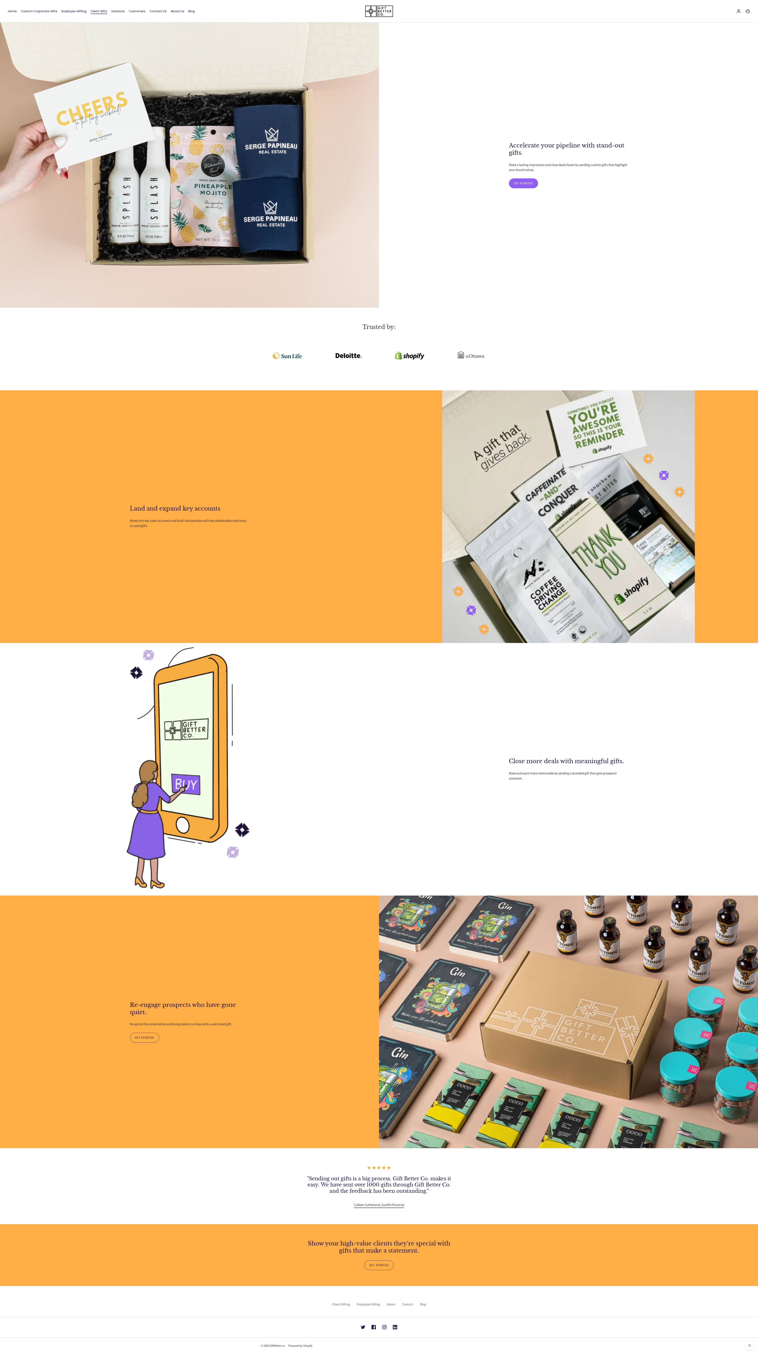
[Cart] (747, 11)
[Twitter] (363, 1327)
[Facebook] (373, 1327)
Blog (191, 11)
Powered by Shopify (300, 1345)
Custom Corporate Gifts (39, 11)
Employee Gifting (73, 11)
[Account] (738, 11)
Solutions (118, 11)
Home (12, 11)
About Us (177, 11)
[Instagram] (384, 1327)
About (391, 1304)
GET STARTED (523, 183)
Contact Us (158, 11)
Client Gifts (99, 11)
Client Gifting (341, 1304)
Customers (137, 11)
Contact (407, 1304)
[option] (379, 1205)
